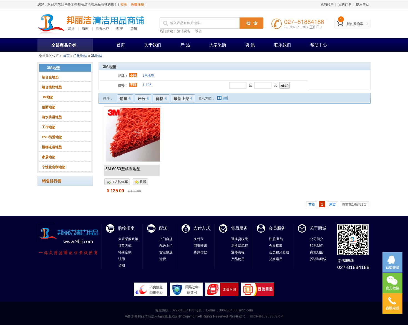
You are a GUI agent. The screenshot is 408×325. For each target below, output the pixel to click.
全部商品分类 (63, 45)
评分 (141, 98)
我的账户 (327, 4)
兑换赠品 (275, 259)
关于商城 (318, 228)
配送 (163, 228)
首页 (121, 44)
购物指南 (126, 228)
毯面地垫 (48, 107)
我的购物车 (355, 24)
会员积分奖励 (279, 252)
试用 (121, 259)
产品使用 (238, 259)
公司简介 (316, 239)
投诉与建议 (318, 259)
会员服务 (277, 228)
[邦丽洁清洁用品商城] (51, 24)
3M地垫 (96, 56)
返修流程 (238, 252)
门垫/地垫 (80, 56)
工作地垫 (48, 127)
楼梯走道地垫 (52, 147)
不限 (133, 75)
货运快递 (166, 252)
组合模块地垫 (52, 87)
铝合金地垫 (50, 77)
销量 (123, 98)
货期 (121, 266)
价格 (159, 98)
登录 (123, 4)
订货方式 (125, 246)
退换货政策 (239, 239)
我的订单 (344, 4)
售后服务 (239, 228)
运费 (162, 259)
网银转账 (200, 246)
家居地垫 (48, 157)
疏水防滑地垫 (52, 117)
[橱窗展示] (219, 98)
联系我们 (282, 44)
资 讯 (250, 44)
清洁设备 (183, 31)
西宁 (119, 29)
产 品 (185, 44)
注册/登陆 (276, 239)
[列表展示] (225, 98)
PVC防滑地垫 (52, 137)
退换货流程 (239, 246)
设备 (198, 31)
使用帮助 (362, 4)
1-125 (147, 85)
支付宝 (199, 239)
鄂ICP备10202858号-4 (266, 316)
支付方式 (201, 228)
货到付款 (200, 252)
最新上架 (181, 98)
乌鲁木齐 (102, 29)
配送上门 (166, 246)
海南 (85, 29)
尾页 (332, 204)
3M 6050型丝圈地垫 (122, 169)
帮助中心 (318, 44)
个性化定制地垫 (53, 167)
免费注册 (137, 4)
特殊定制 (125, 252)
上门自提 (166, 239)
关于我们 (152, 44)
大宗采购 (217, 44)
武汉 (71, 29)
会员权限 (275, 246)
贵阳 (133, 29)
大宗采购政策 (128, 239)
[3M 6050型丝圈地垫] (132, 134)
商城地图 (316, 252)
